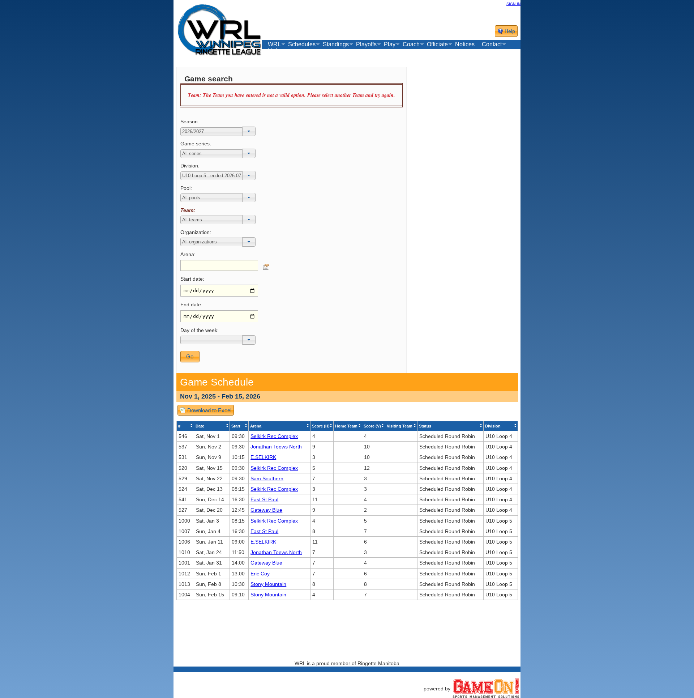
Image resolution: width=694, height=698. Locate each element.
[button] (249, 131)
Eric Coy (260, 573)
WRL (274, 44)
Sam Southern (266, 478)
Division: (190, 166)
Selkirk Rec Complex (274, 436)
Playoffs (366, 44)
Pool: (186, 188)
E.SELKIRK (263, 457)
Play (389, 44)
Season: (189, 121)
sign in (513, 3)
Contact (492, 44)
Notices (465, 44)
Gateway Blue (266, 510)
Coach (411, 44)
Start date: (192, 279)
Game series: (195, 143)
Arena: (188, 254)
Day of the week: (199, 330)
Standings (336, 44)
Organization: (195, 232)
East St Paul (264, 499)
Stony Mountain (268, 584)
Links (275, 51)
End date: (191, 304)
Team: (187, 210)
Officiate (437, 44)
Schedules (302, 44)
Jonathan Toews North (276, 447)
